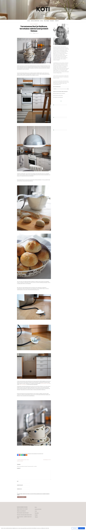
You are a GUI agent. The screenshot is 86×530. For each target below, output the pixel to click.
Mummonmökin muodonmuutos (58, 95)
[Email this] (25, 455)
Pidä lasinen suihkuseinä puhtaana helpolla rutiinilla (24, 514)
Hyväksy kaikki (81, 528)
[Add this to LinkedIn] (23, 455)
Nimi (18, 481)
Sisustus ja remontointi (35, 20)
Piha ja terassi (46, 20)
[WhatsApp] (21, 455)
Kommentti (19, 468)
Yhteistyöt (57, 20)
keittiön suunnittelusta (22, 384)
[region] (43, 528)
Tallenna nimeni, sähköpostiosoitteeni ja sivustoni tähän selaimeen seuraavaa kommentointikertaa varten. (33, 494)
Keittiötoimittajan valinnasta (45, 383)
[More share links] (26, 455)
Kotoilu (41, 20)
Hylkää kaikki (75, 528)
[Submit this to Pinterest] (19, 455)
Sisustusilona (36, 33)
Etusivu (28, 20)
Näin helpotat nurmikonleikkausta (58, 97)
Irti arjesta (52, 20)
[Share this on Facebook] (17, 455)
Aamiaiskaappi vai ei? (46, 459)
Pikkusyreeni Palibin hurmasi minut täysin (59, 93)
